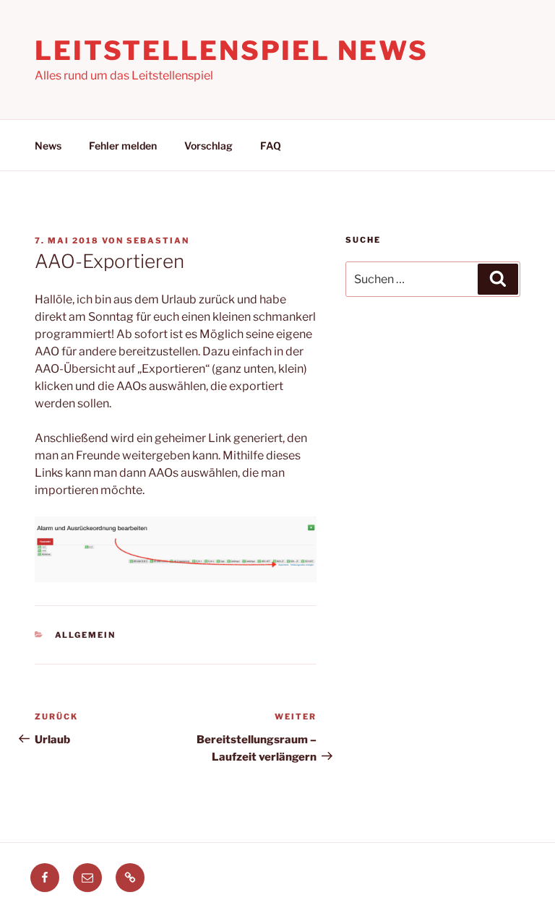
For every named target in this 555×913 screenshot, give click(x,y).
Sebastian (157, 240)
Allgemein (85, 635)
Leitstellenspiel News (231, 50)
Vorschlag (208, 145)
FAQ (270, 145)
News (48, 145)
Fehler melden (123, 145)
